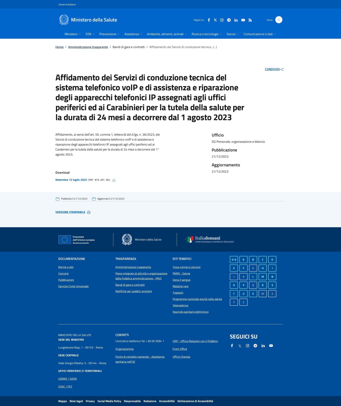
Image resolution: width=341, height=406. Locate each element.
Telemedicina (180, 305)
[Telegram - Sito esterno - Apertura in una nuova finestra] (255, 345)
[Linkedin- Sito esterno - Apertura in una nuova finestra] (263, 345)
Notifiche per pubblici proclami (133, 291)
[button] (278, 19)
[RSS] (248, 19)
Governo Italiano (67, 4)
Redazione (150, 401)
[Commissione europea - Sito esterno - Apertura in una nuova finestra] (76, 240)
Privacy (90, 401)
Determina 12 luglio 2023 (71, 180)
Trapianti (178, 292)
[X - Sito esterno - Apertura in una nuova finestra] (215, 19)
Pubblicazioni (66, 280)
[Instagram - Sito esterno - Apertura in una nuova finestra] (220, 19)
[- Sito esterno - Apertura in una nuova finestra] (271, 345)
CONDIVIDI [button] (272, 69)
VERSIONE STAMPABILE (70, 212)
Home (59, 47)
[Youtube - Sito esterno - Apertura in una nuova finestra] (241, 19)
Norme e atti (66, 267)
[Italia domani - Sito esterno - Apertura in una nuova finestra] (211, 239)
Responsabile (132, 401)
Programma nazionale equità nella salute (197, 299)
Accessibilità (167, 401)
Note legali (76, 401)
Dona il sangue (181, 280)
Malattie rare (180, 286)
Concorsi (63, 273)
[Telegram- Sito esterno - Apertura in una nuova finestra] (227, 19)
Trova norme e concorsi (187, 267)
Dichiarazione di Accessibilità (195, 401)
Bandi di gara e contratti (130, 285)
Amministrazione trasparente (88, 47)
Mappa (62, 401)
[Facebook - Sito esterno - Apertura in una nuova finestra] (207, 19)
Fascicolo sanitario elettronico (191, 312)
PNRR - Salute (181, 273)
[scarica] (114, 180)
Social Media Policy (109, 401)
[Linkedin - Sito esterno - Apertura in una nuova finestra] (234, 19)
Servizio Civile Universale (73, 286)
